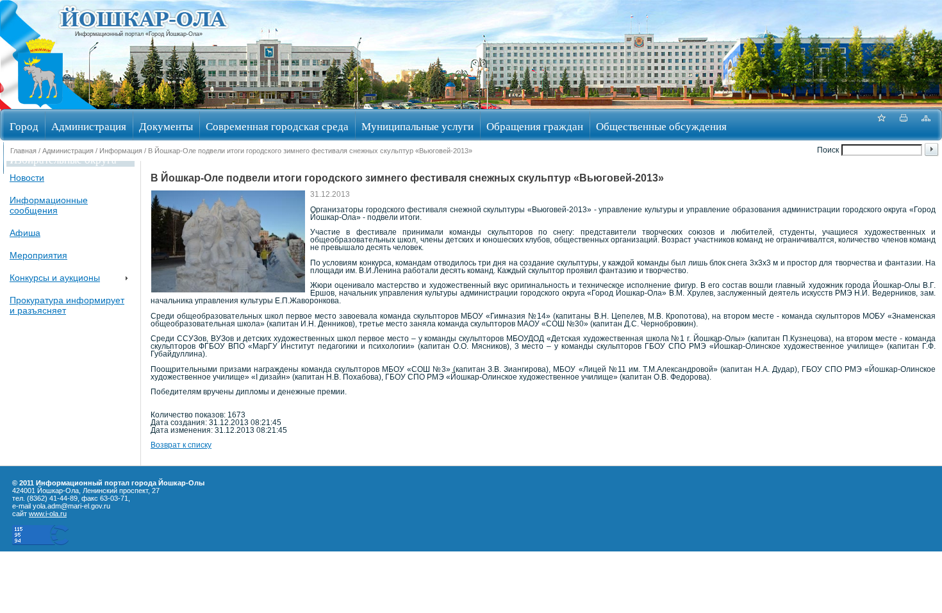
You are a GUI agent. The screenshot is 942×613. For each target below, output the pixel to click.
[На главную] (40, 105)
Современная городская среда (277, 126)
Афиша (25, 233)
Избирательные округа (63, 159)
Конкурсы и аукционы (55, 278)
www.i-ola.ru (48, 513)
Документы (166, 126)
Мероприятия (38, 255)
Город (24, 126)
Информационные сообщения (49, 205)
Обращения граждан (534, 126)
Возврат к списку (181, 445)
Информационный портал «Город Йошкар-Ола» (138, 34)
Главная (23, 151)
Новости (27, 177)
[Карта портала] (926, 124)
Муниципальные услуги (417, 126)
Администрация (88, 126)
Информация (120, 151)
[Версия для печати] (903, 124)
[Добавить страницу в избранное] (881, 124)
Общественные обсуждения (661, 126)
